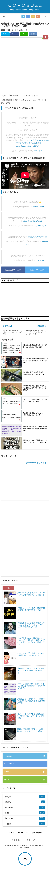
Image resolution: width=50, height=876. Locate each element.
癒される (23, 30)
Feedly (7, 780)
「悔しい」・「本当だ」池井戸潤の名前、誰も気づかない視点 (31, 609)
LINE (24, 34)
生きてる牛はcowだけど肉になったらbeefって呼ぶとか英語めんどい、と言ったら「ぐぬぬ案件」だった (31, 641)
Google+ (8, 772)
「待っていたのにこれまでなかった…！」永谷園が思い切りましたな (31, 670)
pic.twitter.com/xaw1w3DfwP (27, 146)
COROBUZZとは (22, 832)
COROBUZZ (25, 5)
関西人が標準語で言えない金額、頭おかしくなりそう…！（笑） (31, 730)
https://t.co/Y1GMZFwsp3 (32, 221)
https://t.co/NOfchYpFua (37, 237)
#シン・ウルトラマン (31, 140)
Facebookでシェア (13, 270)
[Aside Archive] (45, 37)
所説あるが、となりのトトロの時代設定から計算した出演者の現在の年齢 (31, 701)
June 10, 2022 (38, 150)
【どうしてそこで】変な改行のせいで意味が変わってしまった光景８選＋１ (31, 716)
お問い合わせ (36, 832)
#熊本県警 (36, 143)
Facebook (14, 34)
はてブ (33, 34)
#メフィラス (27, 143)
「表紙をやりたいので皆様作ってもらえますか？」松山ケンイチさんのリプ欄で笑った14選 (31, 625)
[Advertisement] (25, 65)
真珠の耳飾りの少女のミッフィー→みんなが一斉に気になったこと (31, 593)
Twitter (5, 34)
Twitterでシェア (37, 270)
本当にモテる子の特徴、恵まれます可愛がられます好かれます (31, 654)
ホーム (11, 832)
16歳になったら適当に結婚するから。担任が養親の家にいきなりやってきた (31, 685)
